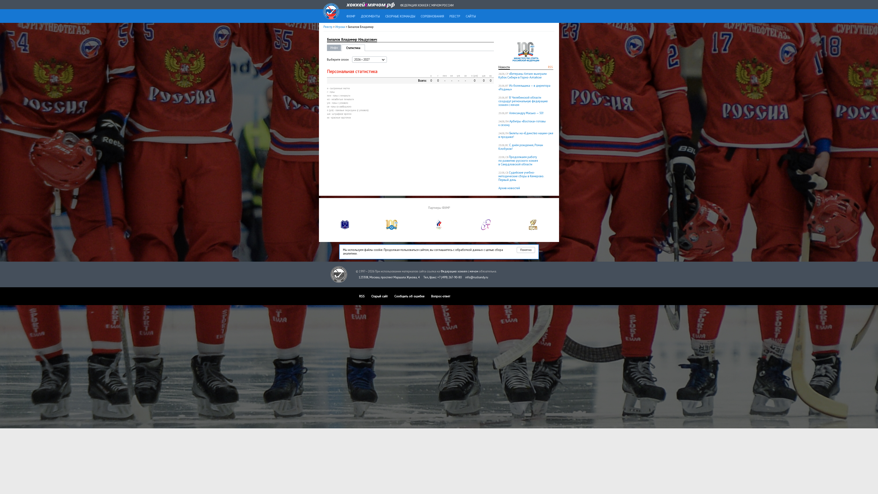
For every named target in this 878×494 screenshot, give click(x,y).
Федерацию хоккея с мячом (459, 271)
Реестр (328, 27)
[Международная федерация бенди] (345, 229)
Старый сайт (379, 296)
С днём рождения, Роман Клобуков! (520, 147)
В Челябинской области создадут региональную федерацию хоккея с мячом (523, 101)
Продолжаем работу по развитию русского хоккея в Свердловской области (518, 160)
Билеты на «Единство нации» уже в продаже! (525, 135)
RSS (550, 67)
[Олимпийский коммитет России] (439, 229)
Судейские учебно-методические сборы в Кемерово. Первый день (521, 176)
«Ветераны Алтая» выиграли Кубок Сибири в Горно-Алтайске (522, 75)
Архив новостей (509, 188)
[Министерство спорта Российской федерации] (392, 229)
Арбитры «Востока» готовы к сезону (522, 123)
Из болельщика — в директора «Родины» (524, 87)
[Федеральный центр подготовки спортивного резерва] (486, 229)
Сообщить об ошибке (409, 296)
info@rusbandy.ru (476, 277)
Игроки (340, 27)
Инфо (334, 48)
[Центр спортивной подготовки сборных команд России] (533, 229)
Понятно (526, 250)
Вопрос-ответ (440, 296)
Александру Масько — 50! (526, 113)
